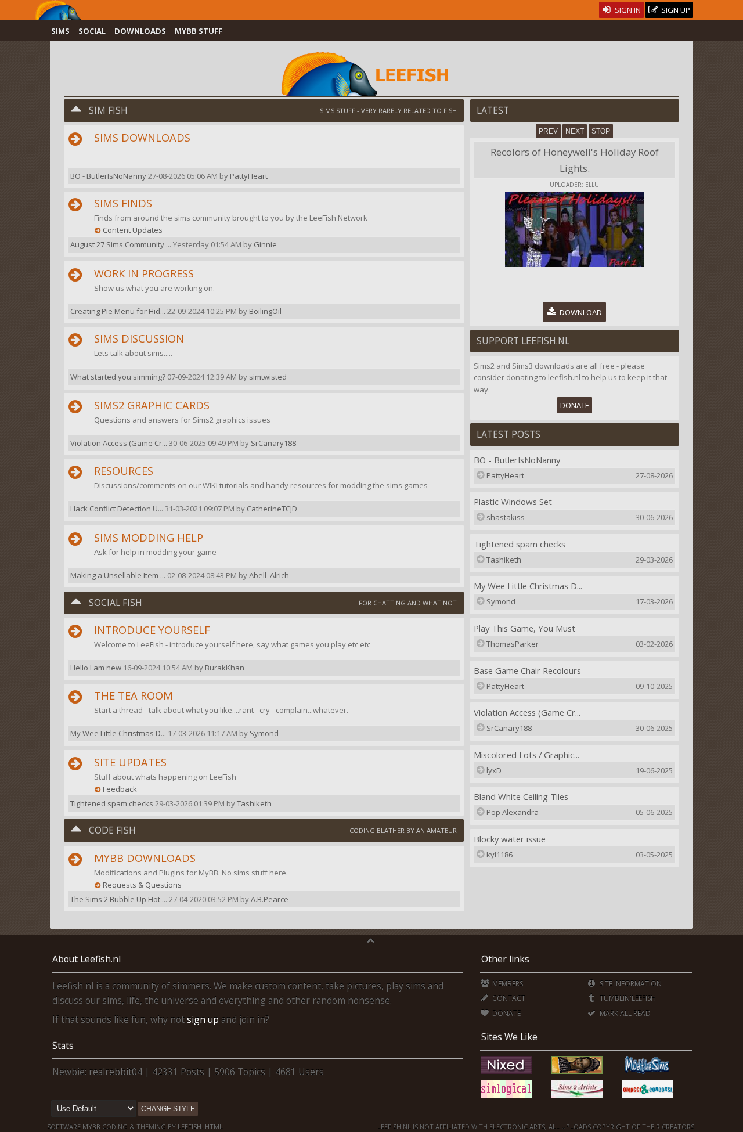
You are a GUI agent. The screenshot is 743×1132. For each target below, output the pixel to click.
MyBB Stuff (198, 31)
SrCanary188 (273, 443)
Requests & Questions (142, 884)
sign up (203, 1019)
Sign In (627, 10)
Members (506, 984)
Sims (60, 31)
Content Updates (133, 230)
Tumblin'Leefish (626, 998)
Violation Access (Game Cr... (527, 712)
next (574, 131)
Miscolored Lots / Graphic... (526, 754)
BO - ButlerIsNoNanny (517, 460)
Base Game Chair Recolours (527, 670)
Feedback (120, 789)
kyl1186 (499, 854)
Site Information (629, 984)
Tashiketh (254, 803)
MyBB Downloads (145, 858)
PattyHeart (249, 176)
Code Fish (112, 830)
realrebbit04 (115, 1071)
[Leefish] (371, 72)
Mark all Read (624, 1013)
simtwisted (268, 377)
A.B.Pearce (269, 899)
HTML (213, 1126)
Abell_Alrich (269, 575)
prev (548, 131)
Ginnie (265, 244)
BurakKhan (224, 667)
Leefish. (190, 1126)
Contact (507, 998)
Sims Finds (123, 203)
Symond (264, 733)
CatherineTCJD (272, 508)
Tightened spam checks (519, 544)
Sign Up (674, 10)
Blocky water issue (510, 839)
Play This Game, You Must (524, 628)
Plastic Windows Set (513, 501)
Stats (63, 1045)
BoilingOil (265, 311)
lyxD (494, 770)
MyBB (91, 1126)
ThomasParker (512, 644)
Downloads (140, 31)
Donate (574, 405)
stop (600, 131)
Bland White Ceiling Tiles (521, 796)
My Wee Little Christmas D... (528, 586)
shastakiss (505, 517)
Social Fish (115, 602)
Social (92, 31)
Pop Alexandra (512, 812)
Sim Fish (108, 110)
